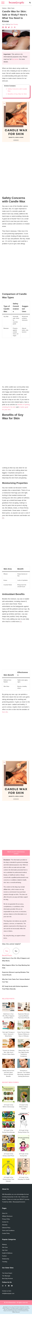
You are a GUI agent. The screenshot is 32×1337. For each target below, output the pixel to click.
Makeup (4, 1244)
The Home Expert (7, 1273)
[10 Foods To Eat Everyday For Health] (23, 1166)
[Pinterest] (12, 1286)
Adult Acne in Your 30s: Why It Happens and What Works (8, 1015)
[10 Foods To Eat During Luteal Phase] (8, 1142)
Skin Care (11, 8)
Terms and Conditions (8, 1230)
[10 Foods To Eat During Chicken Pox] (23, 1119)
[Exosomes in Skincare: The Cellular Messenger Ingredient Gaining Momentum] (23, 1063)
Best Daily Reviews (7, 1278)
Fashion (4, 1256)
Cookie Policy (6, 1233)
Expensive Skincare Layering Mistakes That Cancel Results (23, 1015)
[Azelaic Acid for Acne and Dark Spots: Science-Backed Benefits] (8, 1063)
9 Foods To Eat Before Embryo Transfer (23, 1106)
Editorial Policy (6, 1227)
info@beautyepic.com (8, 1293)
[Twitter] (9, 1286)
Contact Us (5, 1222)
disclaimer (15, 59)
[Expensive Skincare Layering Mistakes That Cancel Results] (23, 1006)
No (16, 951)
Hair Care (5, 1250)
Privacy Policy (6, 1219)
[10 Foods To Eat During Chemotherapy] (8, 1119)
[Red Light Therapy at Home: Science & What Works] (8, 1024)
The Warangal (6, 1275)
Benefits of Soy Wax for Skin (17, 94)
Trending (4, 1261)
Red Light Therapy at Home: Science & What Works (8, 1034)
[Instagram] (2, 1286)
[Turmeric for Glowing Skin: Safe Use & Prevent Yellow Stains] (8, 1043)
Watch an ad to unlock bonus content (16, 853)
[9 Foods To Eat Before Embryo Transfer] (23, 1093)
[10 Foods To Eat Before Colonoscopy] (8, 1093)
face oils (5, 712)
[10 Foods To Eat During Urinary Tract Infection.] (8, 1166)
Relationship (5, 1258)
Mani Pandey (14, 24)
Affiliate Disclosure (7, 1216)
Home (4, 8)
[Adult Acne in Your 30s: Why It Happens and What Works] (8, 1006)
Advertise (4, 1224)
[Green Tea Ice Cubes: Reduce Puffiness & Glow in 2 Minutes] (23, 1024)
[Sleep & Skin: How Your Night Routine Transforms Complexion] (23, 1043)
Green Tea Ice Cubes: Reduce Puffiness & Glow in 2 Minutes (23, 1034)
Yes (6, 951)
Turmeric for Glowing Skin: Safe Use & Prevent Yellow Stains (8, 1052)
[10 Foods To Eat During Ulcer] (23, 1142)
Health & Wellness (7, 1253)
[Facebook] (5, 1286)
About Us (4, 1213)
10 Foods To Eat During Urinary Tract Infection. (8, 1179)
